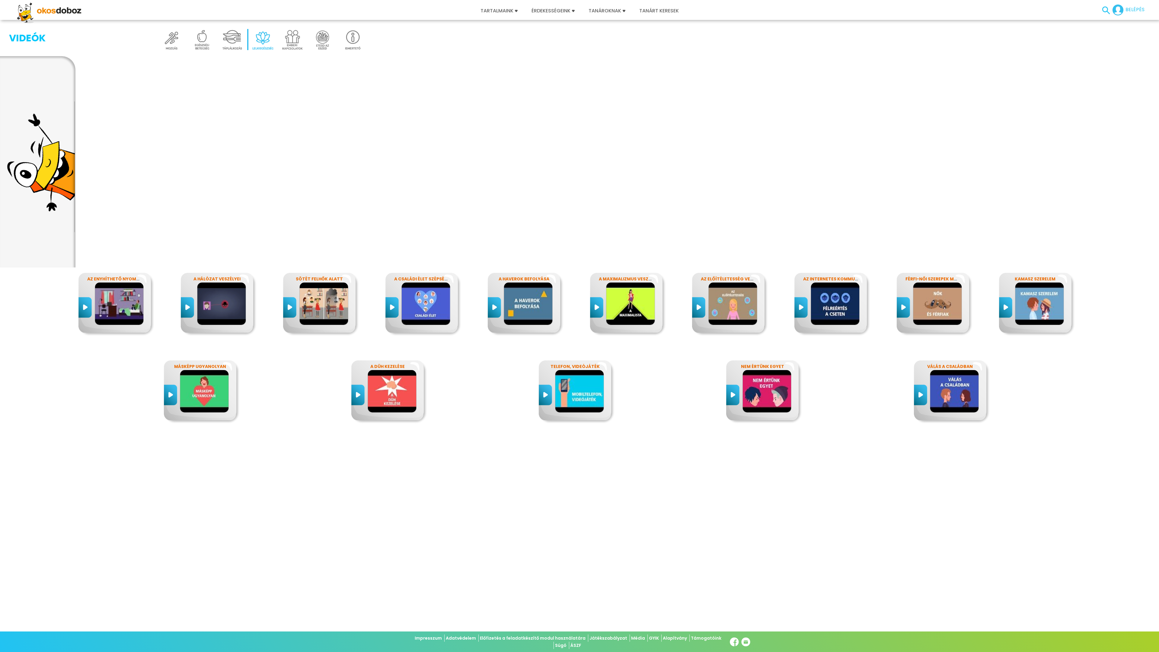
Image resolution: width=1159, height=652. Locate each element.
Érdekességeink (552, 11)
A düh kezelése (387, 366)
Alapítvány (675, 638)
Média (638, 638)
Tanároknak (605, 11)
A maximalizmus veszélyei (629, 279)
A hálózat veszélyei (217, 279)
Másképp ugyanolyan (200, 366)
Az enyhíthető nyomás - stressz (126, 279)
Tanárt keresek (659, 11)
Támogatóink (706, 638)
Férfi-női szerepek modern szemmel (947, 279)
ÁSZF (575, 645)
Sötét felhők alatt (319, 279)
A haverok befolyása (524, 279)
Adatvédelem (461, 638)
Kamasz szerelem (1035, 279)
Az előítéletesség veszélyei (733, 279)
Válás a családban (950, 366)
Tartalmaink (497, 11)
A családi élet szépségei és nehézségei (439, 279)
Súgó (561, 645)
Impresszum (428, 638)
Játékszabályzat (608, 638)
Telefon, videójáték (575, 366)
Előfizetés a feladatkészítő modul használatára (533, 638)
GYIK (654, 638)
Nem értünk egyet (762, 366)
